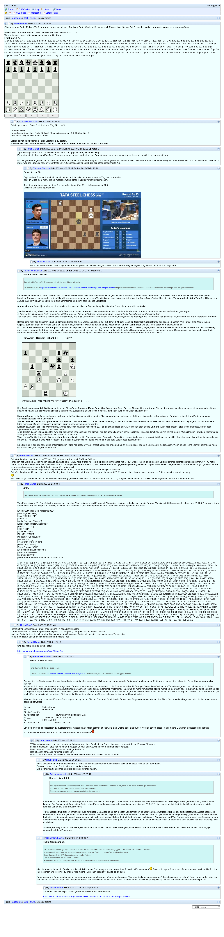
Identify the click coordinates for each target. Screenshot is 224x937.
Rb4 (71, 49)
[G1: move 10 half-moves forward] (48, 110)
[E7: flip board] (35, 69)
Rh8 (94, 49)
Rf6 (13, 43)
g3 (40, 41)
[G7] (48, 69)
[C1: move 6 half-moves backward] (22, 110)
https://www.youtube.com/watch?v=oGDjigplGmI (40, 651)
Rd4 (15, 49)
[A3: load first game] (8, 96)
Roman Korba (43, 261)
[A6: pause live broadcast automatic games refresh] (8, 76)
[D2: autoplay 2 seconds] (28, 103)
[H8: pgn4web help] (55, 63)
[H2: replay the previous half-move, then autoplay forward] (55, 103)
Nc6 (34, 41)
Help (36, 9)
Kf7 (29, 46)
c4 (8, 41)
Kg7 (42, 46)
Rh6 (37, 43)
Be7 (74, 41)
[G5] (48, 83)
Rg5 (118, 52)
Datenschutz (52, 13)
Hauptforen (16, 18)
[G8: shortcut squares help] (48, 63)
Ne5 (115, 41)
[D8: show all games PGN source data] (28, 63)
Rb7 (15, 46)
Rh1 (190, 52)
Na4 (101, 43)
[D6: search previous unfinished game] (28, 76)
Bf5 (107, 41)
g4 (158, 46)
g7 (53, 55)
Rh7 (52, 49)
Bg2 (50, 41)
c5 (11, 41)
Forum (10, 9)
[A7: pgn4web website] (8, 69)
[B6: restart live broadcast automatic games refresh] (15, 76)
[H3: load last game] (55, 96)
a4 (9, 43)
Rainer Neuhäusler (33, 270)
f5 (212, 41)
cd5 (60, 41)
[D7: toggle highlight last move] (28, 69)
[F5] (42, 83)
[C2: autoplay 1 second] (22, 103)
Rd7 (65, 43)
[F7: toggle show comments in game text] (42, 69)
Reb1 (87, 43)
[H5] (55, 83)
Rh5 (77, 43)
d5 (54, 41)
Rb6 (197, 43)
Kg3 (169, 46)
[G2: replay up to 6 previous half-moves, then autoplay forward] (48, 103)
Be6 (146, 41)
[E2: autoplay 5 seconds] (35, 103)
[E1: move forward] (35, 110)
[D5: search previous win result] (28, 83)
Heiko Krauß (26, 625)
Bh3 (174, 41)
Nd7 (120, 41)
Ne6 (76, 46)
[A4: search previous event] (8, 89)
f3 (50, 52)
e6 (43, 41)
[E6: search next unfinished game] (35, 76)
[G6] (48, 76)
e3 (103, 41)
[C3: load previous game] (22, 96)
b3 (20, 43)
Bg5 (90, 41)
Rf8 (121, 49)
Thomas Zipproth (28, 121)
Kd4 (85, 49)
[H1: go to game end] (55, 110)
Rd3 (184, 49)
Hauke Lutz (51, 760)
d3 (163, 49)
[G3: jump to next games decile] (48, 96)
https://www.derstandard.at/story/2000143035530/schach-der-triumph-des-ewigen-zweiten (77, 288)
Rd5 (146, 49)
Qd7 (134, 41)
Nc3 (29, 41)
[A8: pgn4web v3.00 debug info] (8, 63)
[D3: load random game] (28, 96)
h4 (142, 41)
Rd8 (51, 43)
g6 (215, 43)
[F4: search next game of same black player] (42, 89)
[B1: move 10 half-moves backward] (15, 110)
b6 (177, 43)
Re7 (38, 49)
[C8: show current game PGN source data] (22, 63)
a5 (73, 43)
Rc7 (107, 43)
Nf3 (17, 41)
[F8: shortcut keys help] (42, 63)
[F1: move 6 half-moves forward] (42, 110)
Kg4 (198, 52)
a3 (81, 41)
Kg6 (126, 49)
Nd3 (10, 46)
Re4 (43, 49)
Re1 (196, 41)
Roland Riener (21, 23)
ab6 (184, 43)
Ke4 (159, 49)
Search (47, 9)
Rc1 (137, 43)
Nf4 (63, 46)
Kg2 (159, 43)
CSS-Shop (21, 13)
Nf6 (22, 41)
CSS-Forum (29, 18)
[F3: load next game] (42, 96)
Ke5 (57, 49)
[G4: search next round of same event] (48, 89)
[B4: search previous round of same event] (15, 89)
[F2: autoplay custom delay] (42, 103)
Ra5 (24, 52)
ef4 (179, 46)
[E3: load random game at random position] (35, 96)
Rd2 (196, 46)
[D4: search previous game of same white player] (28, 89)
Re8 (108, 49)
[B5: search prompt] (15, 83)
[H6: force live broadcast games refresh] (55, 76)
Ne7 (160, 41)
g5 (161, 46)
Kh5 (212, 52)
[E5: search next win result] (35, 83)
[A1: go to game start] (8, 110)
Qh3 (188, 41)
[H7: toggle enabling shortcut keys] (55, 69)
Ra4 (54, 52)
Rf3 (46, 55)
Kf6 (137, 46)
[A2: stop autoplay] (8, 103)
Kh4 (77, 52)
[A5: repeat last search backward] (8, 83)
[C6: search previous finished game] (22, 76)
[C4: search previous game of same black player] (22, 89)
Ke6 (176, 49)
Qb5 (46, 43)
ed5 (64, 41)
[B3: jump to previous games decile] (15, 96)
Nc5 (173, 43)
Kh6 (66, 55)
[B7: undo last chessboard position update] (15, 69)
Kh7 (123, 52)
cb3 (24, 43)
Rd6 (211, 43)
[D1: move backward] (28, 110)
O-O (95, 41)
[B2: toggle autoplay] (15, 103)
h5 (209, 41)
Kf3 (24, 46)
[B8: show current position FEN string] (15, 63)
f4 (173, 46)
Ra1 (149, 52)
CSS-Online (24, 9)
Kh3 (63, 52)
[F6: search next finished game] (42, 76)
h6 (55, 46)
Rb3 (109, 46)
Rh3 (82, 55)
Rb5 (115, 43)
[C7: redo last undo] (22, 69)
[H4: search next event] (55, 89)
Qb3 (32, 43)
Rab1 (131, 43)
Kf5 (163, 52)
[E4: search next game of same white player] (35, 89)
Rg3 (6, 55)
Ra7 (202, 43)
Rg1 (204, 52)
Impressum (35, 13)
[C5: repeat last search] (22, 83)
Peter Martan (33, 149)
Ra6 (204, 46)
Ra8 (10, 52)
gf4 (183, 46)
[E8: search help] (35, 63)
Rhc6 (121, 43)
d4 (70, 41)
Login (58, 9)
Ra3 (198, 49)
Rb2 (95, 46)
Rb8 (77, 55)
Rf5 (134, 49)
